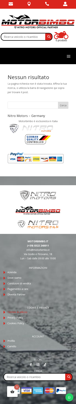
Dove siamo (14, 277)
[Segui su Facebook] (31, 364)
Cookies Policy (15, 323)
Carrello (11, 346)
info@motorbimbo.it (38, 250)
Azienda (11, 272)
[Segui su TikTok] (45, 364)
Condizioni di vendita (19, 283)
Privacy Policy (15, 317)
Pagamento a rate (17, 289)
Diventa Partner (16, 294)
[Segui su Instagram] (38, 364)
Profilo (11, 341)
